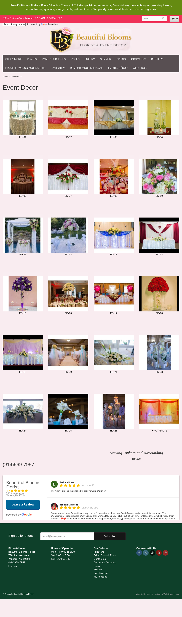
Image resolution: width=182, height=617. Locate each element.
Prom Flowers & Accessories (25, 68)
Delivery (98, 566)
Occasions (138, 59)
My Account (100, 576)
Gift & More (13, 59)
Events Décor (118, 68)
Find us (12, 566)
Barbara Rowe (67, 482)
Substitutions (101, 573)
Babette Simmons (69, 504)
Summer (105, 59)
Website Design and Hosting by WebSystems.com (157, 594)
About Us (99, 551)
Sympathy (58, 68)
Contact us (100, 558)
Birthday (157, 59)
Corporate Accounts (105, 562)
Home (5, 76)
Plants (32, 59)
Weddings (139, 68)
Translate (53, 24)
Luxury (90, 59)
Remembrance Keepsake (86, 68)
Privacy (98, 569)
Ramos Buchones (54, 59)
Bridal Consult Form (105, 555)
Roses (75, 59)
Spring (121, 59)
